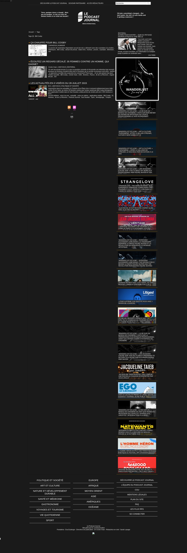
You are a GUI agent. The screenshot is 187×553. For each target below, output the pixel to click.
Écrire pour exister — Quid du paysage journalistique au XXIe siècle (135, 36)
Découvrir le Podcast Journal (54, 3)
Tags (38, 32)
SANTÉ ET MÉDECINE (50, 499)
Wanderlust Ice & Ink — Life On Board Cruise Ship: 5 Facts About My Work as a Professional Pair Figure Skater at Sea (135, 170)
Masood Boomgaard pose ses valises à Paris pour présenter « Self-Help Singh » (136, 470)
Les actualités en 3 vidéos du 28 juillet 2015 (59, 83)
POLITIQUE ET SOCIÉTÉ (50, 480)
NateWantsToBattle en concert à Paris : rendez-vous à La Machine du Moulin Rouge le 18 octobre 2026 (135, 432)
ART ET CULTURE (50, 485)
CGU (137, 490)
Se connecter (137, 514)
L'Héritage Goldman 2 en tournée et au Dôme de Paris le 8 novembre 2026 (135, 227)
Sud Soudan (85, 97)
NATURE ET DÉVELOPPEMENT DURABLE (50, 492)
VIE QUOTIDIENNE (50, 515)
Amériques (52, 50)
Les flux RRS (137, 509)
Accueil (31, 32)
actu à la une (64, 95)
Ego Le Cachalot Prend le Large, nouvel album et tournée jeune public (136, 396)
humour (89, 50)
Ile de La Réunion (102, 75)
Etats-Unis (82, 50)
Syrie (93, 97)
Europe (93, 480)
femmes (86, 75)
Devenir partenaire (77, 3)
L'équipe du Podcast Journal (137, 485)
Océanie (93, 507)
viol (49, 51)
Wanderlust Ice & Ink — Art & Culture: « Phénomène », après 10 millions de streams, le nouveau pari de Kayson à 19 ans (135, 151)
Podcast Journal (74, 97)
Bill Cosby (60, 50)
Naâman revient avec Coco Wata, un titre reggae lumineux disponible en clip (136, 283)
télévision (110, 50)
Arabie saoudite (53, 75)
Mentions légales (137, 495)
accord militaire (53, 95)
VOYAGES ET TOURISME (50, 509)
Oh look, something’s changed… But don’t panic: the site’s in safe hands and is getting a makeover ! (131, 15)
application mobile (96, 95)
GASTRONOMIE (50, 504)
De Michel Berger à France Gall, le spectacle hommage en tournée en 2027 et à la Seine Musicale (136, 320)
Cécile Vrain (52, 67)
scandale (102, 50)
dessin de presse (71, 50)
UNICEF (31, 99)
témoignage (100, 97)
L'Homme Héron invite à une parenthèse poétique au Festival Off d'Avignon (135, 452)
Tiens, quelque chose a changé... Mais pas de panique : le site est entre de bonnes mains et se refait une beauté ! (55, 14)
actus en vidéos (82, 95)
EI (112, 95)
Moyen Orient (93, 491)
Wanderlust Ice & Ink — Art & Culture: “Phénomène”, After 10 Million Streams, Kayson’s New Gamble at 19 (135, 133)
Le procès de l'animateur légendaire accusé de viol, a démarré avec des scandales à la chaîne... (81, 48)
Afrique (93, 485)
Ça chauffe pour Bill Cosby (48, 42)
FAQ (137, 504)
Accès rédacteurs (95, 3)
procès (96, 50)
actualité (73, 95)
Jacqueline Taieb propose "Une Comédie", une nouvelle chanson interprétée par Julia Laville (135, 376)
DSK (80, 75)
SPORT (50, 520)
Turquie (108, 97)
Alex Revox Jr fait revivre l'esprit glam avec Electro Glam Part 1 (135, 209)
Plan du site (137, 499)
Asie (93, 496)
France (92, 75)
